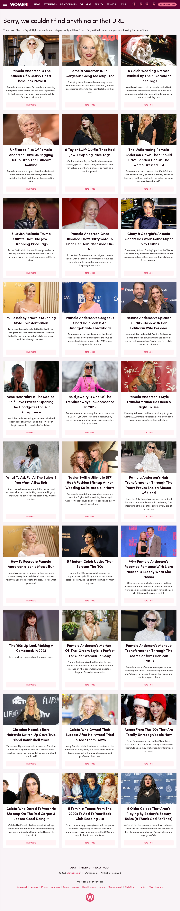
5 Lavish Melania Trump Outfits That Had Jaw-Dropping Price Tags (31, 239)
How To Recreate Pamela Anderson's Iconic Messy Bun (31, 564)
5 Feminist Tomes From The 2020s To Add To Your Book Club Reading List (90, 813)
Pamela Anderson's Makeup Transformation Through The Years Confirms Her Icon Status (148, 653)
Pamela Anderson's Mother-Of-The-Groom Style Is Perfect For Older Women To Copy (90, 650)
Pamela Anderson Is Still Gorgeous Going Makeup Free (90, 73)
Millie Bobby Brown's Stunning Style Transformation (31, 320)
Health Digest (89, 887)
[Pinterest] (141, 5)
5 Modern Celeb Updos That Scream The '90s (90, 564)
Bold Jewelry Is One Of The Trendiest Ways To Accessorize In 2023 (90, 402)
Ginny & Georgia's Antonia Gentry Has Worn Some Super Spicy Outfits (149, 239)
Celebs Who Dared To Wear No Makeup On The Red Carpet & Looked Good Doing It (31, 813)
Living (123, 4)
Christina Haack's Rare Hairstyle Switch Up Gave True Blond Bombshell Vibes (31, 734)
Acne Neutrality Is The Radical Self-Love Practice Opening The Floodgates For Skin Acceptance (31, 404)
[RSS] (154, 5)
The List (142, 887)
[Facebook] (134, 5)
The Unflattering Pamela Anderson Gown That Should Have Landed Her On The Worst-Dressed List (148, 157)
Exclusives (50, 4)
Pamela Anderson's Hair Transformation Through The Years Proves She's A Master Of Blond (148, 485)
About (74, 867)
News (37, 4)
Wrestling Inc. (156, 887)
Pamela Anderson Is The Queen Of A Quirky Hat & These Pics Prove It (31, 76)
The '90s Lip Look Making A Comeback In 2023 (31, 648)
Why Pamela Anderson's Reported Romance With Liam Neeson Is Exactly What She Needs (149, 569)
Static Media (73, 873)
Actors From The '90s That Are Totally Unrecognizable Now (149, 732)
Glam (66, 887)
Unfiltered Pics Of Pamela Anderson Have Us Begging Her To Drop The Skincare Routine (31, 157)
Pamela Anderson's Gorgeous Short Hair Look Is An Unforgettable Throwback (90, 323)
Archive (85, 867)
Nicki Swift (130, 887)
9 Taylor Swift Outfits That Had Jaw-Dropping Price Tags (90, 152)
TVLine (44, 887)
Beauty (99, 4)
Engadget (22, 887)
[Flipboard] (147, 5)
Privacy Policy (101, 867)
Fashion (111, 4)
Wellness (85, 4)
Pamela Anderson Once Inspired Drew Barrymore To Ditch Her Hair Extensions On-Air (90, 241)
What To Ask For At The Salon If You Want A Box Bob (31, 480)
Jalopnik (34, 887)
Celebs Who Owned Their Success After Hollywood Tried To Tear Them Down (90, 734)
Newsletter (169, 4)
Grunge (75, 887)
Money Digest (115, 887)
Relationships (68, 4)
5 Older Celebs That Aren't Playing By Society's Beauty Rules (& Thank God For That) (148, 813)
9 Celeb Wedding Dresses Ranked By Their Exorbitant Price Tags (149, 76)
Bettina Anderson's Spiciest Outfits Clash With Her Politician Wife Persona (149, 323)
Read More (31, 105)
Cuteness (55, 887)
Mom (102, 887)
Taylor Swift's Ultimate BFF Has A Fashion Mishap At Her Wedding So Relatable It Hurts (89, 482)
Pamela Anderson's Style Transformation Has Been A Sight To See (149, 402)
